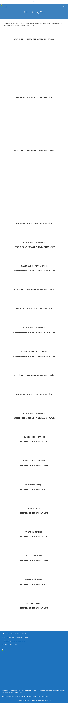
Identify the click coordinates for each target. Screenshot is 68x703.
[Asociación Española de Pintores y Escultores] (5, 6)
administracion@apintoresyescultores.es (13, 641)
